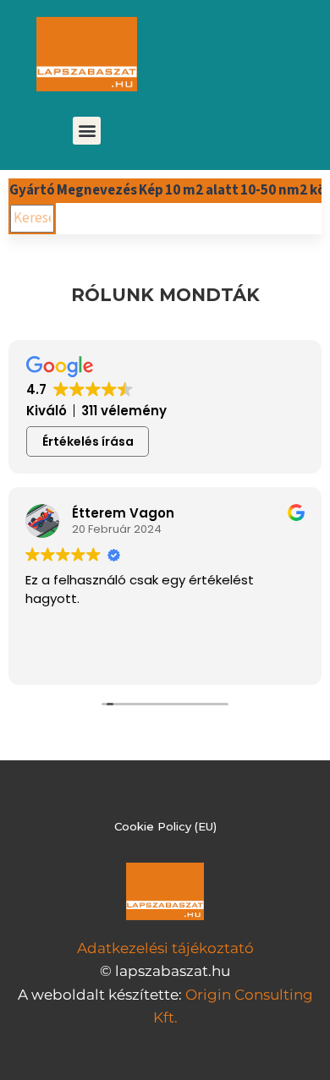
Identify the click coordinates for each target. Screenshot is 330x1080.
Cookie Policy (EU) (165, 826)
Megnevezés (97, 190)
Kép (151, 190)
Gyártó (32, 190)
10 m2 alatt (202, 190)
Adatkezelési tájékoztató (165, 948)
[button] (87, 131)
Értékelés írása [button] (88, 441)
